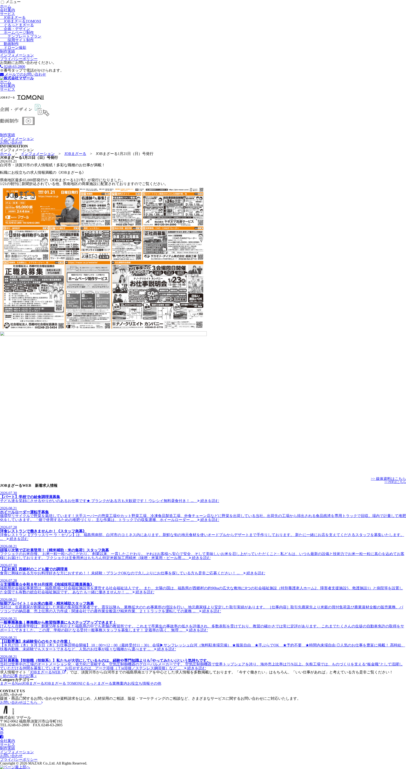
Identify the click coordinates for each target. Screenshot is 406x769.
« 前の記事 (9, 676)
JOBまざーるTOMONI (20, 21)
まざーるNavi (11, 683)
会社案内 (7, 10)
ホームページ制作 (17, 33)
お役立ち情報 (138, 683)
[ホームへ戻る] (17, 78)
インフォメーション (17, 55)
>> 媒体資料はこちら (388, 479)
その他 (155, 683)
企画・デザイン (15, 29)
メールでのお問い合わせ (25, 74)
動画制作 (9, 44)
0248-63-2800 (14, 67)
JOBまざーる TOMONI (63, 683)
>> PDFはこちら (395, 482)
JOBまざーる (13, 17)
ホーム (5, 6)
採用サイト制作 (17, 40)
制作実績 (7, 51)
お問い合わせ (11, 142)
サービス (7, 14)
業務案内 (119, 683)
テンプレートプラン (20, 36)
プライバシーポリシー (19, 59)
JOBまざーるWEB (46, 672)
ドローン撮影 (13, 48)
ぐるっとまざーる (17, 25)
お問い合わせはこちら (20, 702)
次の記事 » (28, 676)
